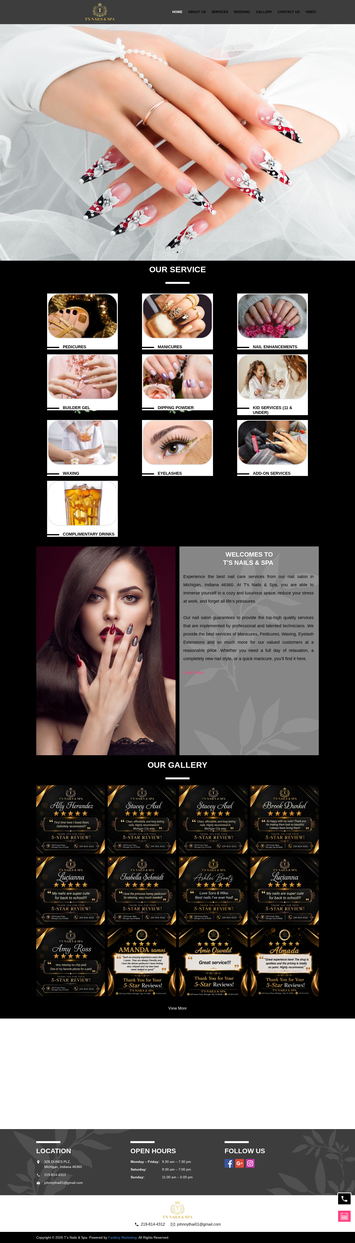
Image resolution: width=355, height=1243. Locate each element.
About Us (197, 12)
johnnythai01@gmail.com (63, 1183)
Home (177, 12)
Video (310, 12)
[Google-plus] (239, 1163)
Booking (242, 12)
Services (220, 12)
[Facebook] (229, 1163)
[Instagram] (250, 1163)
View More (193, 672)
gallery (264, 12)
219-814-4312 (55, 1175)
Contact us (289, 12)
